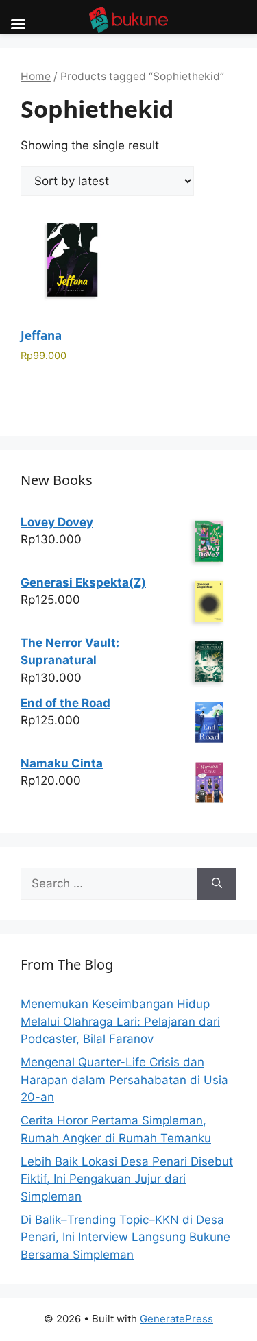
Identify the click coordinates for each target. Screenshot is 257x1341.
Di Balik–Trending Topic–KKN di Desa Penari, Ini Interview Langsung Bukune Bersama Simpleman (125, 1237)
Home (36, 76)
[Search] (216, 884)
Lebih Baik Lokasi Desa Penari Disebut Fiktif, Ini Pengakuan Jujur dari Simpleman (127, 1179)
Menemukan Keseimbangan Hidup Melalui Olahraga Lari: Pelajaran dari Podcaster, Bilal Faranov (120, 1021)
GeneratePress (176, 1318)
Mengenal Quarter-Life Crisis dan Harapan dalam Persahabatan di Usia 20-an (124, 1079)
